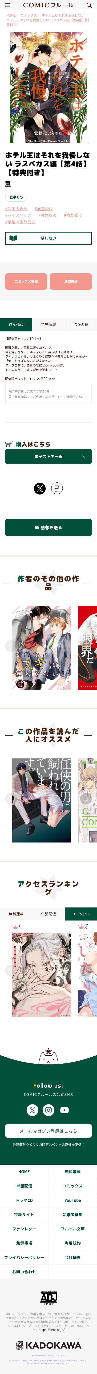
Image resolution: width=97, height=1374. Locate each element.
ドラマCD (24, 1200)
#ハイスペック (18, 215)
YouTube (73, 1200)
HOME (11, 15)
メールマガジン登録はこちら (48, 1131)
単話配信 (24, 1186)
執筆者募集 (73, 1214)
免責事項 (24, 1243)
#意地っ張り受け (20, 221)
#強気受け (73, 215)
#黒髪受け (44, 208)
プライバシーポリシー (24, 1257)
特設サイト (24, 1214)
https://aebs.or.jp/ (52, 1330)
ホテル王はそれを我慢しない (63, 15)
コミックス (28, 15)
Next (86, 646)
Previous (11, 646)
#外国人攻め (16, 208)
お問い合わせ (24, 1271)
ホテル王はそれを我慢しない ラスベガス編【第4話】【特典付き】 (47, 22)
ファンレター (24, 1229)
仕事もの (16, 196)
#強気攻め (47, 215)
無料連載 (73, 1171)
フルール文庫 (73, 1229)
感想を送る (48, 527)
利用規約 (73, 1243)
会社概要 (73, 1257)
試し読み (48, 238)
